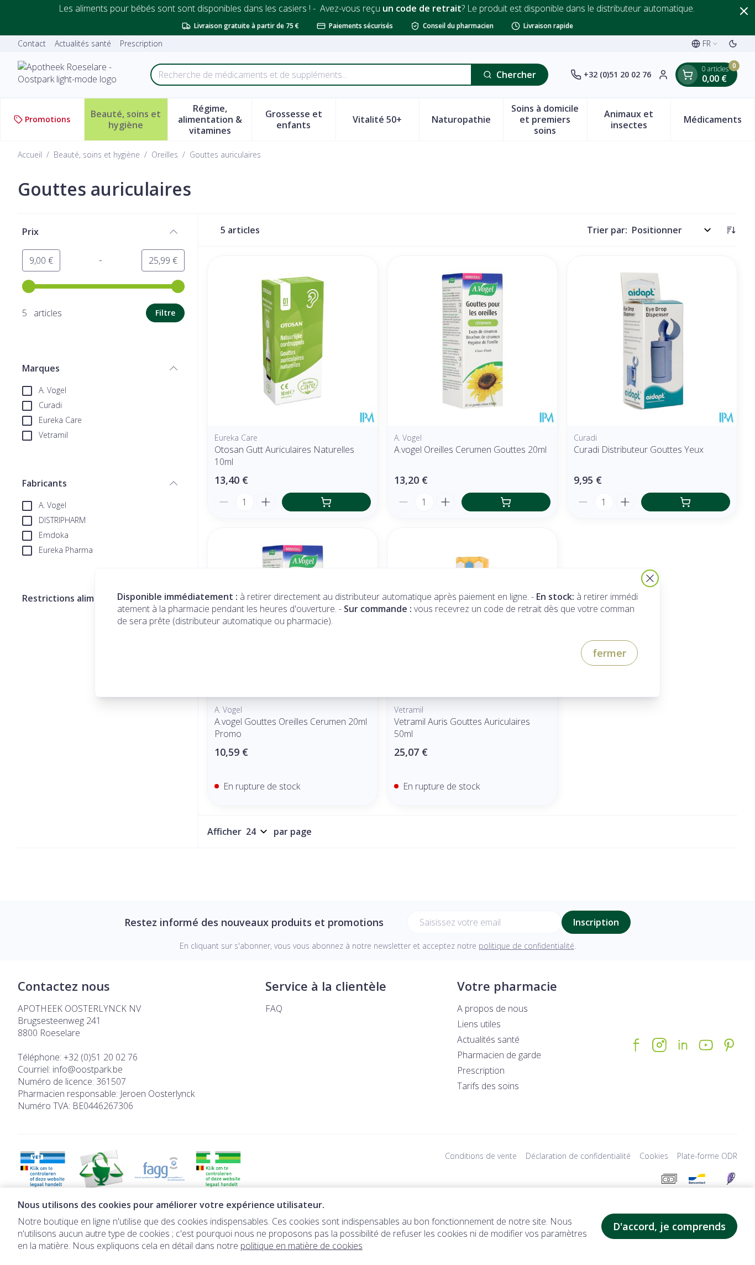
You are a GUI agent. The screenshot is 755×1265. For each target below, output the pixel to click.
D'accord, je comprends (669, 1226)
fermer (609, 653)
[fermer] (650, 578)
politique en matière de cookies (301, 1246)
